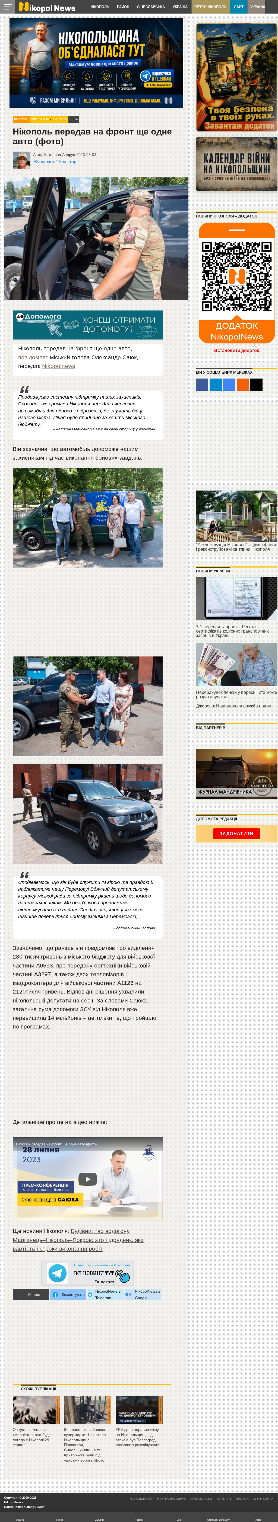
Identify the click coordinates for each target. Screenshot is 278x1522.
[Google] (229, 385)
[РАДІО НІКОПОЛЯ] (236, 164)
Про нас (242, 1498)
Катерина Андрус (59, 154)
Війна (44, 119)
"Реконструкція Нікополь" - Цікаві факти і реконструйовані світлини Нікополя (236, 547)
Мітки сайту (263, 1498)
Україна (180, 7)
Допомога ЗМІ (201, 1498)
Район (123, 7)
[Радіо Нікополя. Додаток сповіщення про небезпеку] (236, 77)
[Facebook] (202, 385)
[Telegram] (216, 385)
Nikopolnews (58, 366)
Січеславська (151, 7)
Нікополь (100, 7)
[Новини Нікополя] (47, 11)
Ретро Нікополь (210, 7)
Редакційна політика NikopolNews (157, 1498)
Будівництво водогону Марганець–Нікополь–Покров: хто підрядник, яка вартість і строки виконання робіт (78, 1239)
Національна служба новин (243, 706)
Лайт (239, 7)
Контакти (224, 1498)
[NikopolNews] (88, 1273)
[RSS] (243, 385)
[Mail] (256, 385)
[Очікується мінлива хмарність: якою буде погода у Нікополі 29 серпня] (36, 1422)
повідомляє (33, 357)
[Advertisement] (88, 615)
